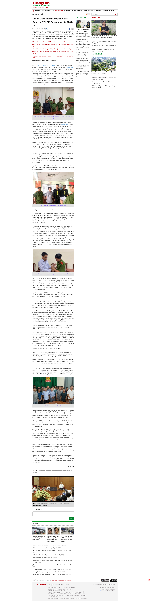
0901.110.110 (68, 580)
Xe (109, 10)
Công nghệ (105, 10)
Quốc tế (85, 10)
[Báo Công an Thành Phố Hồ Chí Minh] (33, 10)
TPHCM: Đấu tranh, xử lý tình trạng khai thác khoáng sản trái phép (50, 569)
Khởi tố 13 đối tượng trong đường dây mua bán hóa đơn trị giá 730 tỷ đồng (52, 550)
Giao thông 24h (49, 10)
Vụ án (42, 10)
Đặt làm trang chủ (40, 580)
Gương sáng (91, 10)
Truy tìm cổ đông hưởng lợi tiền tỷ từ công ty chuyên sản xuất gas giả (82, 67)
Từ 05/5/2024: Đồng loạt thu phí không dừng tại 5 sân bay (38, 538)
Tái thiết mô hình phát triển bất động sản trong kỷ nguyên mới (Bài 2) (82, 54)
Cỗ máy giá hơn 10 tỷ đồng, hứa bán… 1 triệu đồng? (46, 555)
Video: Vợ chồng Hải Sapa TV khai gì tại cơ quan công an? (82, 47)
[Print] (73, 29)
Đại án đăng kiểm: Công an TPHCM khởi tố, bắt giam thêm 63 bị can (50, 41)
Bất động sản (97, 54)
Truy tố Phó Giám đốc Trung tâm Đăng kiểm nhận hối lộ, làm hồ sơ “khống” (52, 49)
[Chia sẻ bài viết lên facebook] (69, 29)
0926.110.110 (60, 580)
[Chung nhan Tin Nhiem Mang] (107, 590)
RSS (88, 14)
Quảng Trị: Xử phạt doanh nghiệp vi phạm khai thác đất (47, 572)
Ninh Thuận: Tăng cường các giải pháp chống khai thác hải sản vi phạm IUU (52, 564)
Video (112, 10)
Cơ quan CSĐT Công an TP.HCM (47, 66)
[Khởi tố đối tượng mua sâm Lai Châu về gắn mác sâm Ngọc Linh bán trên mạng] (83, 24)
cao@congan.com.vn (110, 589)
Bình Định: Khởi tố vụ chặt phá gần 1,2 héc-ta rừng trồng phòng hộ (50, 574)
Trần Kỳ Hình (64, 124)
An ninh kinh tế (59, 10)
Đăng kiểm (70, 67)
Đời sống (73, 10)
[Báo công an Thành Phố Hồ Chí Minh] (41, 3)
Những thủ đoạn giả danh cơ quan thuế (43, 557)
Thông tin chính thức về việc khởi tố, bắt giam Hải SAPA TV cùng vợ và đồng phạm (82, 60)
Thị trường (67, 10)
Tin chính (37, 10)
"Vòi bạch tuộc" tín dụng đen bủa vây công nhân (45, 547)
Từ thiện (98, 10)
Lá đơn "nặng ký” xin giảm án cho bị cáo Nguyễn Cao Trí (47, 545)
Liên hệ (49, 580)
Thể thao (79, 10)
